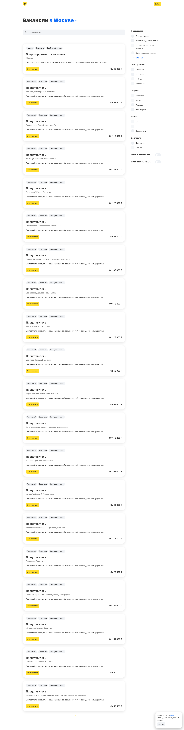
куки (172, 715)
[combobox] (74, 32)
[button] (74, 59)
